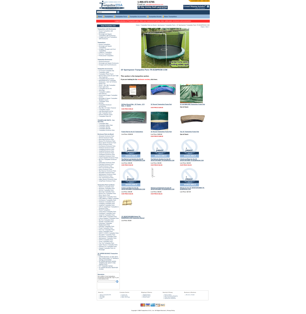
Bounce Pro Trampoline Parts (107, 193)
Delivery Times (146, 296)
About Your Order (125, 297)
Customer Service (124, 292)
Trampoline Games (104, 109)
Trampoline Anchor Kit (105, 88)
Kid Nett (101, 103)
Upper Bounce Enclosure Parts (108, 179)
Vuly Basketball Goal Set (106, 111)
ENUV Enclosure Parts (105, 144)
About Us (100, 292)
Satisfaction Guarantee (170, 298)
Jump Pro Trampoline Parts (107, 215)
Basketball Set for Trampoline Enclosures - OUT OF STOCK (108, 81)
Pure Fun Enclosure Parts (106, 167)
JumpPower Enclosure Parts (107, 181)
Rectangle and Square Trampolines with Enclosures (107, 34)
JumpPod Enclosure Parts (106, 151)
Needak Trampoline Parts (106, 221)
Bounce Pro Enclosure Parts (107, 141)
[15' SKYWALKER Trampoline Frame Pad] (191, 102)
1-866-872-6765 (145, 2)
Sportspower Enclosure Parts (107, 174)
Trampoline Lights (104, 72)
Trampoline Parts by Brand (106, 185)
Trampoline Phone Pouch (106, 74)
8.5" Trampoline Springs (106, 266)
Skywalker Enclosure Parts (107, 172)
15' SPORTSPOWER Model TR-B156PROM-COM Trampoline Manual (132, 217)
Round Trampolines (104, 44)
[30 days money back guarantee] (152, 9)
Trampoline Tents (104, 101)
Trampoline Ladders (104, 92)
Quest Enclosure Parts (105, 169)
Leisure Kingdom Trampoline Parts (109, 218)
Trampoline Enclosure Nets (107, 130)
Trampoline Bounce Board (106, 78)
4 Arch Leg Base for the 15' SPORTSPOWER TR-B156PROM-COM (133, 188)
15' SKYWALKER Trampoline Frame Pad (192, 104)
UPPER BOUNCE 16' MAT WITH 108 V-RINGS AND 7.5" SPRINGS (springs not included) (109, 258)
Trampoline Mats (104, 123)
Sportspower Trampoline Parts (108, 238)
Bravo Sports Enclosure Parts (107, 142)
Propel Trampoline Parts (106, 228)
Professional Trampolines (106, 55)
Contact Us (124, 294)
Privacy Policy (168, 294)
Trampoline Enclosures (105, 59)
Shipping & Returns (146, 292)
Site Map (102, 296)
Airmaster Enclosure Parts (106, 136)
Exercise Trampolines (105, 54)
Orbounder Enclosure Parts (107, 162)
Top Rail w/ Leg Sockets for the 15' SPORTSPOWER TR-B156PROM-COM (133, 159)
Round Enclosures (104, 61)
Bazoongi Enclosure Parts (106, 139)
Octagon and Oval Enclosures (107, 65)
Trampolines (109, 16)
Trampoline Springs (104, 127)
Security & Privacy (168, 292)
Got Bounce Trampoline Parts (107, 200)
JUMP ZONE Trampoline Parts (108, 216)
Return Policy (146, 297)
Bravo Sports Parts (104, 195)
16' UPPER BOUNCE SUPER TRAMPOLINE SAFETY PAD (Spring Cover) (107, 263)
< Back (202, 27)
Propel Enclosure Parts (105, 166)
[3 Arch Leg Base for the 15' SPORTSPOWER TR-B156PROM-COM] (189, 157)
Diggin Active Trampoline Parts (108, 197)
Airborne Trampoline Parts (106, 186)
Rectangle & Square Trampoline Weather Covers (108, 99)
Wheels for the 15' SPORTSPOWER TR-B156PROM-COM (192, 188)
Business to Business (190, 292)
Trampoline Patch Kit (105, 116)
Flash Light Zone (104, 87)
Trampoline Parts (121, 16)
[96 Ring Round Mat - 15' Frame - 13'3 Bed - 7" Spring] (134, 99)
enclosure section (144, 79)
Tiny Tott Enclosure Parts (106, 177)
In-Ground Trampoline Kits (106, 70)
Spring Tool (102, 83)
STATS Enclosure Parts (105, 176)
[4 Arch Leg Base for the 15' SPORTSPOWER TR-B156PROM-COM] (130, 186)
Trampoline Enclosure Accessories (105, 105)
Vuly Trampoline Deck (105, 113)
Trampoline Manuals (105, 128)
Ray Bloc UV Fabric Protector (107, 108)
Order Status (124, 296)
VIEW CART (206, 1)
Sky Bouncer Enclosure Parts (107, 171)
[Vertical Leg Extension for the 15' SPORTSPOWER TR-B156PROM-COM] (153, 177)
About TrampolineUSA (105, 294)
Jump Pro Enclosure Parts (106, 152)
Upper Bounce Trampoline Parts (108, 244)
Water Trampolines (170, 16)
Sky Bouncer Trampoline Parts (108, 236)
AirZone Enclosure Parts (106, 137)
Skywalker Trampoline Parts (107, 234)
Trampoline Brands (155, 16)
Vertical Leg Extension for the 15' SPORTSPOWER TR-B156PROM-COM (162, 188)
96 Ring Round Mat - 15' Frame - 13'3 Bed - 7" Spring (133, 105)
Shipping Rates (146, 294)
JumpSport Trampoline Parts (107, 213)
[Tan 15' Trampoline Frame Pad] (192, 128)
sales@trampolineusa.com (154, 4)
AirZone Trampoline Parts (106, 190)
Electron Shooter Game (105, 114)
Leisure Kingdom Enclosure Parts (108, 157)
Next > (207, 27)
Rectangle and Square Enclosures (109, 63)
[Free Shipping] (196, 9)
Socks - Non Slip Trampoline (107, 85)
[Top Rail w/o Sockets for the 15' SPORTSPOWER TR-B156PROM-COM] (160, 157)
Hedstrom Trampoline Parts (107, 202)
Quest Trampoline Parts (106, 231)
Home (100, 16)
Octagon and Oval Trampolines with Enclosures (108, 37)
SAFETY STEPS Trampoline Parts (109, 233)
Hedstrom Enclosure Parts (106, 147)
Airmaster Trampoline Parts (107, 188)
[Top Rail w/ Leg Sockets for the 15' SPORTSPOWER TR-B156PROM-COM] (130, 157)
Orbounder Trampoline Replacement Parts (105, 224)
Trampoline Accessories (138, 16)
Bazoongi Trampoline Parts (107, 192)
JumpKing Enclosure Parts (106, 149)
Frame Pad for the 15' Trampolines (132, 131)
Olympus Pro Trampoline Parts (108, 246)
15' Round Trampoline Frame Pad (161, 104)
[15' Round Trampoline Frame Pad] (163, 94)
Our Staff (102, 297)
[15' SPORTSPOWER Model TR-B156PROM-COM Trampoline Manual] (126, 205)
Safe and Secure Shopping (171, 296)
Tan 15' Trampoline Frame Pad (189, 131)
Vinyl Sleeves (103, 93)
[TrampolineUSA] (110, 9)
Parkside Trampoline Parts (106, 226)
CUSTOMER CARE (196, 1)
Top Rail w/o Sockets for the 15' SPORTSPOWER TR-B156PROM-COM (162, 159)
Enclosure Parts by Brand (106, 134)
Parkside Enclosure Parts (106, 164)
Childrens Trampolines (105, 52)
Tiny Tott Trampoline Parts (106, 243)
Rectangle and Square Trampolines (105, 46)
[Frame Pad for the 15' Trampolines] (134, 123)
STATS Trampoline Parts (106, 239)
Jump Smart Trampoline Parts (107, 211)
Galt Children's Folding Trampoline (109, 198)
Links (101, 298)
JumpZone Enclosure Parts (107, 156)
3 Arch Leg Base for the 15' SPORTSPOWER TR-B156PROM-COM (192, 159)
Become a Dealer (190, 294)
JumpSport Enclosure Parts (107, 154)
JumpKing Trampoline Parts (107, 203)
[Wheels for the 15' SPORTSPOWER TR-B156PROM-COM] (189, 186)
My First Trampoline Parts (106, 220)
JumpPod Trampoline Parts (107, 205)
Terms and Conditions (169, 297)
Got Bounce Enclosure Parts (107, 146)
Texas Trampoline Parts (106, 241)
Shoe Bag (101, 90)
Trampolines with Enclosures (107, 29)
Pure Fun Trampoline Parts (107, 229)
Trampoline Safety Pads (106, 125)
